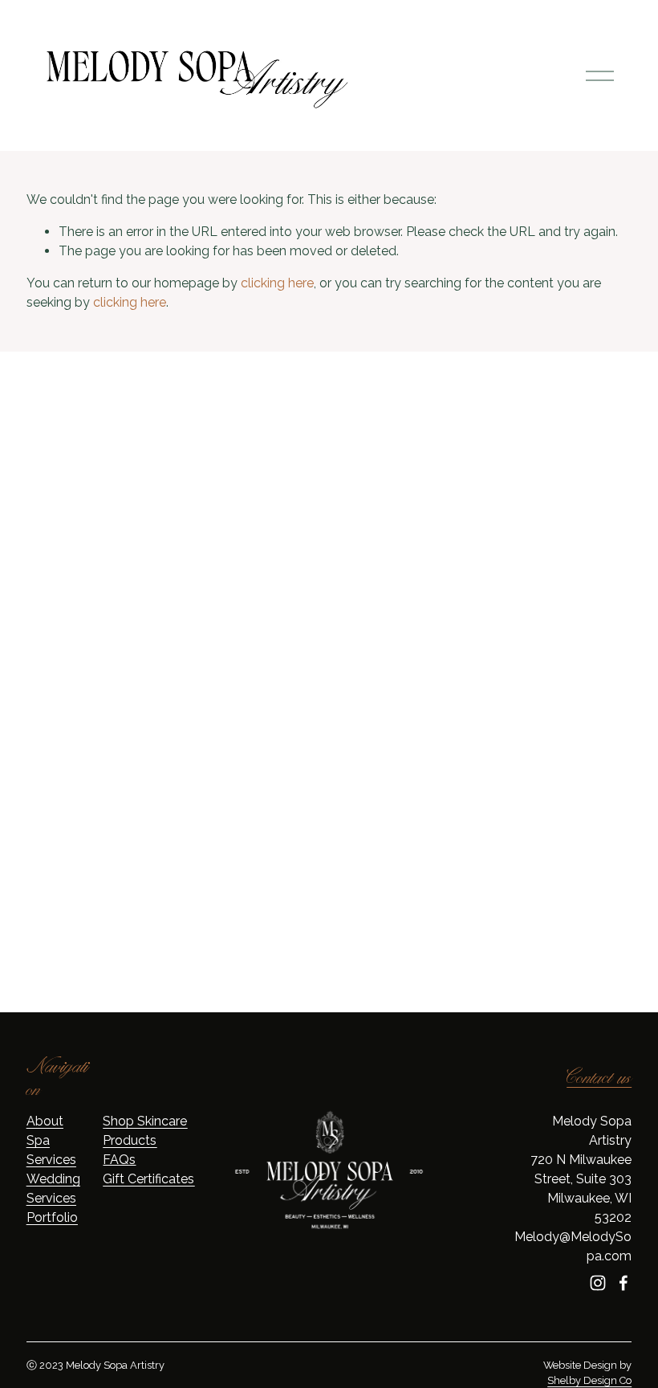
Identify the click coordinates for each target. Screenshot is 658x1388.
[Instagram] (598, 1283)
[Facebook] (623, 1283)
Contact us (599, 1078)
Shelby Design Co (589, 1380)
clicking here (277, 283)
